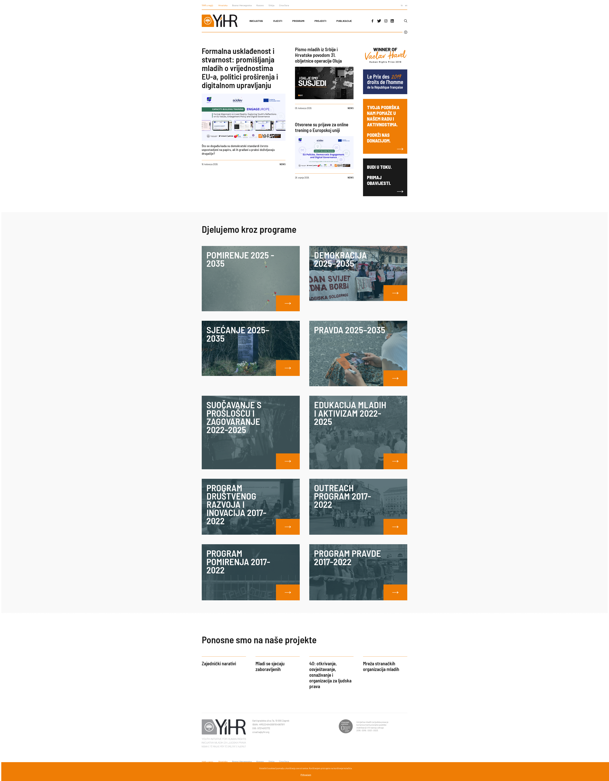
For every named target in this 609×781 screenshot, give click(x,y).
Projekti (320, 20)
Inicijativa (256, 20)
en (406, 5)
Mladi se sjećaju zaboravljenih (270, 666)
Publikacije (344, 20)
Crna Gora (284, 5)
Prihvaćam (306, 775)
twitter (379, 21)
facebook (372, 21)
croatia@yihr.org (260, 732)
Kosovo (260, 5)
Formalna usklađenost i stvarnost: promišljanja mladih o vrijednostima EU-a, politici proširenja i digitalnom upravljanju (240, 67)
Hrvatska (222, 5)
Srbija (271, 5)
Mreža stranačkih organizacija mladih (381, 666)
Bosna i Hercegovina (242, 5)
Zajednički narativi (219, 663)
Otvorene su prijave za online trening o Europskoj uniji (321, 127)
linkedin (392, 21)
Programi (298, 20)
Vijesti (277, 20)
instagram (385, 21)
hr (402, 5)
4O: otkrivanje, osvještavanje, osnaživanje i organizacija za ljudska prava (330, 675)
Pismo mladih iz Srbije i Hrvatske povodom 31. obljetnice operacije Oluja (318, 55)
